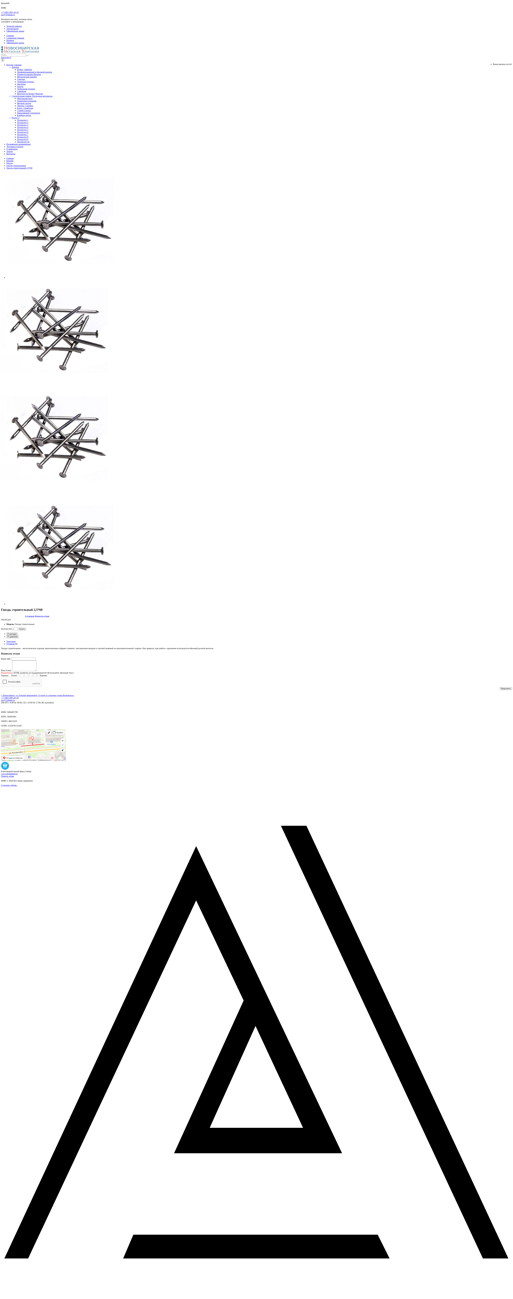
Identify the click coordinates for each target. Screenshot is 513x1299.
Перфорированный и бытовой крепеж (34, 72)
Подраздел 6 (22, 132)
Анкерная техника (25, 82)
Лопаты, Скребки (25, 106)
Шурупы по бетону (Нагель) (30, 94)
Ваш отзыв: (6, 670)
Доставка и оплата (14, 146)
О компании (12, 149)
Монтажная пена (24, 98)
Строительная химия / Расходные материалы (32, 96)
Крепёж (15, 67)
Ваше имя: (6, 659)
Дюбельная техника (26, 89)
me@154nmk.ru (8, 15)
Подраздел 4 (22, 127)
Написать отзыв (42, 616)
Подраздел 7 (22, 134)
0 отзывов (29, 616)
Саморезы (21, 91)
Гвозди (20, 86)
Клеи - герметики (25, 108)
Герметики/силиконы (26, 101)
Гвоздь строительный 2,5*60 (19, 168)
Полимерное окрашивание (18, 144)
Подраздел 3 (22, 125)
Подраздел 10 (23, 142)
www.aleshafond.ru (9, 774)
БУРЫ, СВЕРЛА (24, 70)
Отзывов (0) (11, 644)
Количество (6, 629)
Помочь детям (7, 776)
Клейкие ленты (24, 115)
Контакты (10, 154)
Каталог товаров (14, 65)
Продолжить (506, 689)
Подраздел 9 (22, 139)
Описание (11, 641)
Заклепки (21, 84)
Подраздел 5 (22, 130)
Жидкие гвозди (24, 103)
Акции (9, 151)
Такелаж (21, 79)
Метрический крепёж (27, 77)
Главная (10, 158)
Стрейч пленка (24, 110)
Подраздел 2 (22, 122)
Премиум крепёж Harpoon (29, 74)
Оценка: (5, 675)
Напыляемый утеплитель (28, 113)
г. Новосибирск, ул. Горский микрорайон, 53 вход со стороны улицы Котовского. (37, 695)
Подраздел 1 (22, 120)
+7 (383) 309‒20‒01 (10, 12)
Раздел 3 (15, 118)
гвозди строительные (16, 165)
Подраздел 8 (22, 137)
